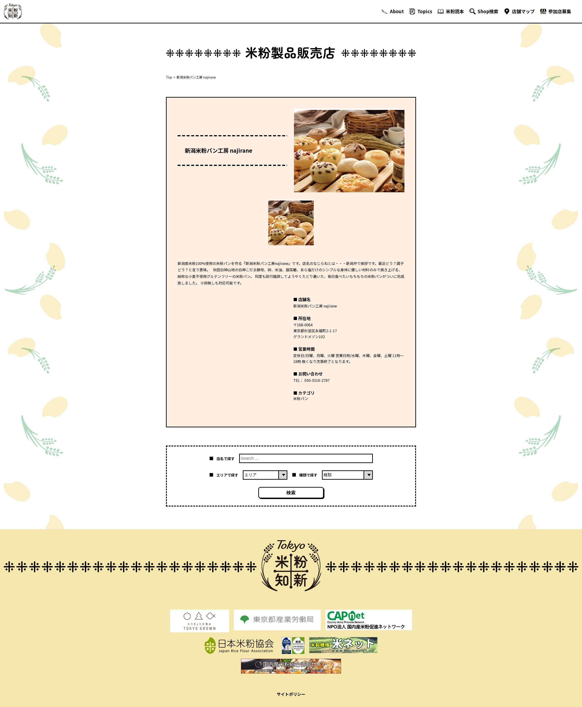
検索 (291, 492)
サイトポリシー (291, 694)
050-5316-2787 (317, 380)
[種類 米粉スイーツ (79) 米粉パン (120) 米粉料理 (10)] (347, 474)
